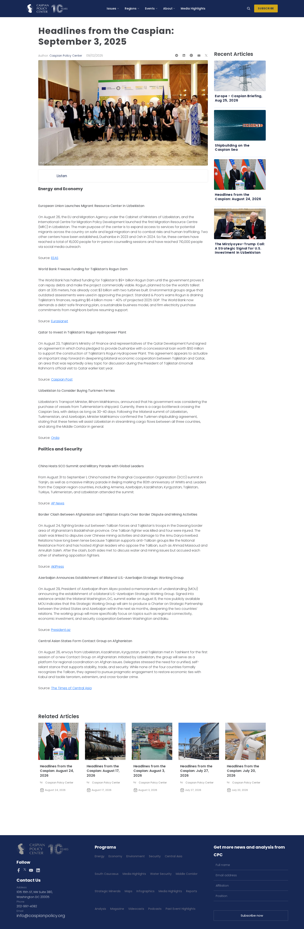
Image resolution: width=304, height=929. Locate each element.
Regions (131, 8)
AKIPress (57, 566)
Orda (55, 437)
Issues (111, 8)
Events (150, 8)
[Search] (249, 8)
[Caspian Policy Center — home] (46, 8)
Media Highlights (193, 8)
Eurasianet (59, 321)
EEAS (54, 258)
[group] (123, 176)
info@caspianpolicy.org (41, 915)
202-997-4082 (27, 906)
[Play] (46, 176)
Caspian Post (62, 379)
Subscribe (266, 8)
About (167, 8)
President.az (61, 629)
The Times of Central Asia (71, 688)
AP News (57, 503)
